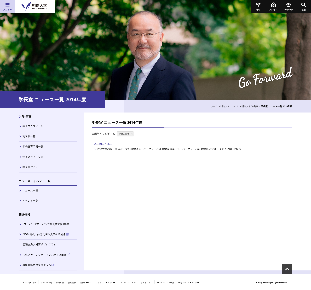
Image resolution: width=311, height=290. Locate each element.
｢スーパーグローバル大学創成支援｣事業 (46, 224)
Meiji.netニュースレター (188, 283)
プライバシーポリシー (105, 283)
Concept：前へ (30, 283)
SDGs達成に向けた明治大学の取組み (44, 234)
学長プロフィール (33, 126)
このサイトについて (128, 283)
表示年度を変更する (103, 133)
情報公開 (60, 283)
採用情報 (72, 283)
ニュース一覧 (30, 190)
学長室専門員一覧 (33, 146)
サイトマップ (146, 283)
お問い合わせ (46, 283)
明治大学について (229, 106)
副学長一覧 (29, 136)
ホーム (214, 106)
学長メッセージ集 (33, 157)
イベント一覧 (30, 200)
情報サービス (86, 283)
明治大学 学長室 (250, 106)
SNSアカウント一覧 (165, 283)
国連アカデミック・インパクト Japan (45, 254)
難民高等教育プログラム (37, 265)
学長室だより (30, 167)
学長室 (27, 116)
